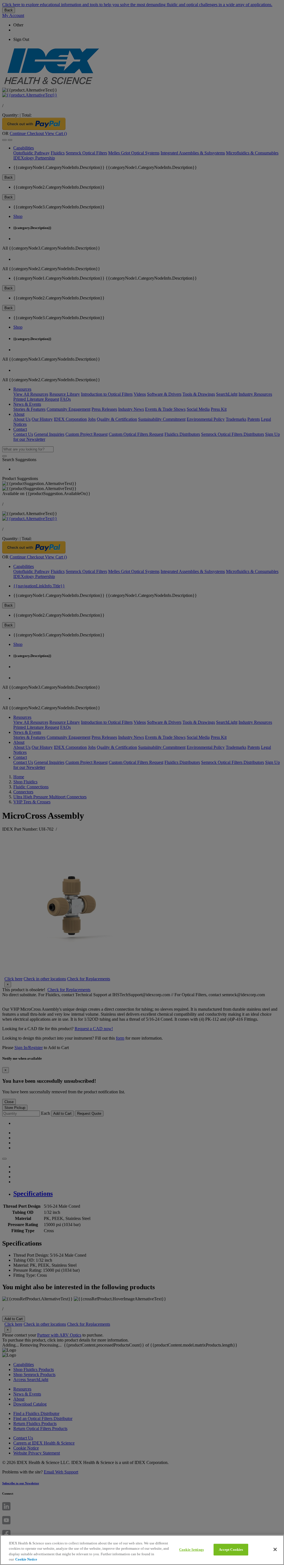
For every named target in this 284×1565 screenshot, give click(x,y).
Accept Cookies (231, 1549)
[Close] (275, 1549)
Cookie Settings (191, 1549)
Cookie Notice (26, 1559)
